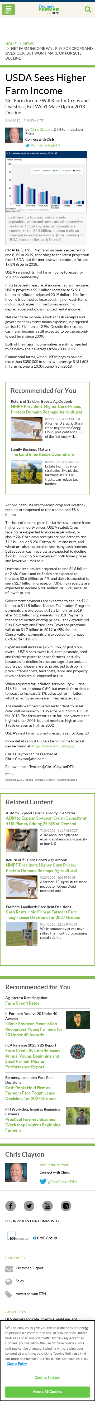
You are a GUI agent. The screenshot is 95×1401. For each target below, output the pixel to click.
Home (11, 44)
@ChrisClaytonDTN (45, 145)
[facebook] (10, 1206)
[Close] (86, 1329)
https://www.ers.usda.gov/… (54, 746)
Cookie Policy (17, 1364)
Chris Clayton (41, 130)
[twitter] (29, 1206)
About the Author (54, 1165)
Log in (11, 1221)
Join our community (40, 1221)
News (28, 44)
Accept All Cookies (47, 1392)
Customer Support (30, 1268)
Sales (20, 1281)
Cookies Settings (47, 1378)
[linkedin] (66, 1206)
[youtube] (47, 1206)
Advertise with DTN (31, 1294)
